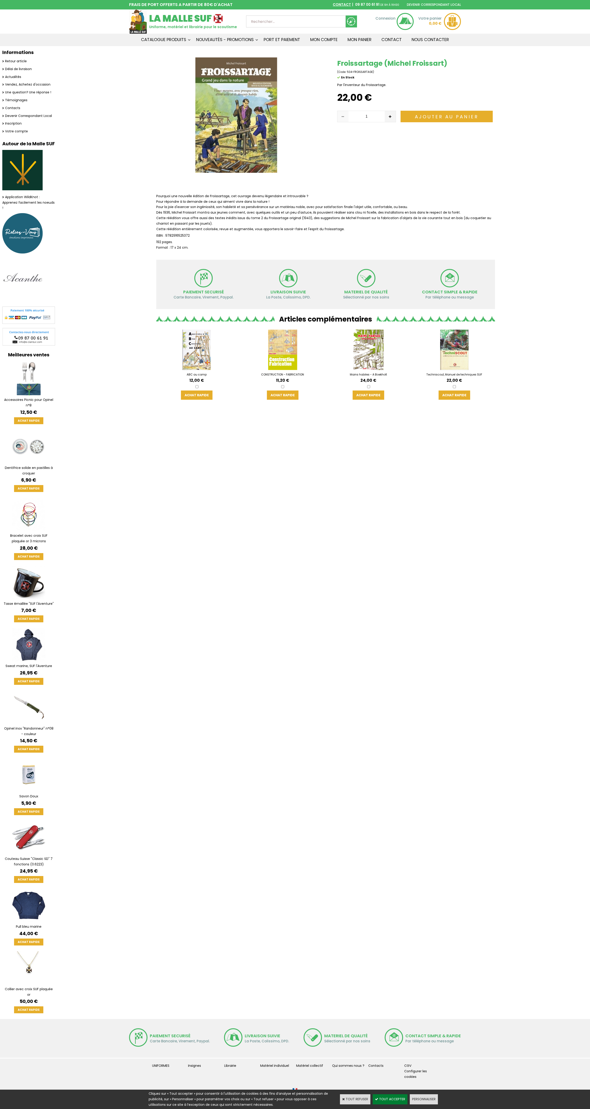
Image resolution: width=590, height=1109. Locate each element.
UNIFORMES (160, 1065)
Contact (391, 39)
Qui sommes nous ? (348, 1065)
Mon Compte (324, 39)
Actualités (13, 77)
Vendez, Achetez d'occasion (27, 84)
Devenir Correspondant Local (28, 115)
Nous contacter (430, 39)
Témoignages (16, 100)
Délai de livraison (18, 69)
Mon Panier (360, 39)
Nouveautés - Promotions (225, 39)
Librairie (230, 1065)
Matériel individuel (274, 1065)
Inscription (13, 123)
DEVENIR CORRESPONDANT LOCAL (434, 4)
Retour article (16, 61)
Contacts (12, 108)
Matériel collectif (309, 1065)
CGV (407, 1065)
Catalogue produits (163, 39)
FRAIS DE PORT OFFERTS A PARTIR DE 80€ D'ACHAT (181, 4)
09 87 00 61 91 (366, 4)
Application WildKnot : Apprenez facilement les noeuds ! (28, 202)
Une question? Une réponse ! (28, 92)
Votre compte (16, 131)
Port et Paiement (282, 39)
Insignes (194, 1065)
